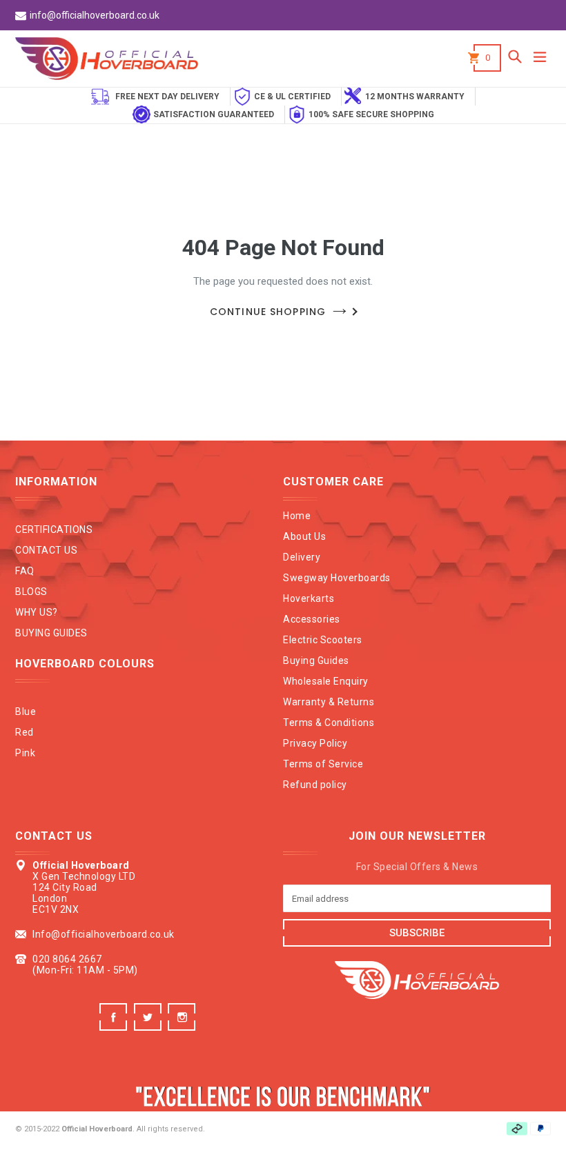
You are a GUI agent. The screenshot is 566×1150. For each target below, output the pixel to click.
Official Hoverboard (97, 1128)
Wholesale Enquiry (326, 681)
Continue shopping (268, 312)
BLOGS (31, 591)
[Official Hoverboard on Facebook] (114, 1026)
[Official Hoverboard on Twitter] (149, 1026)
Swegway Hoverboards (337, 577)
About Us (304, 536)
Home (297, 515)
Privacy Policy (315, 743)
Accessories (311, 619)
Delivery (301, 557)
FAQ (25, 570)
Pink (25, 752)
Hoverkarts (308, 598)
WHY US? (36, 612)
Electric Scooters (322, 639)
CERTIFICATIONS (53, 529)
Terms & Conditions (328, 722)
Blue (25, 711)
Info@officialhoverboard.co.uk (103, 934)
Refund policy (315, 784)
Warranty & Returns (328, 701)
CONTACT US (46, 550)
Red (24, 732)
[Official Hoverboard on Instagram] (183, 1026)
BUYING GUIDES (51, 632)
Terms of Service (323, 763)
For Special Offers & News (417, 866)
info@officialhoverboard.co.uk (94, 15)
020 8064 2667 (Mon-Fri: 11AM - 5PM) (85, 965)
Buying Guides (316, 660)
